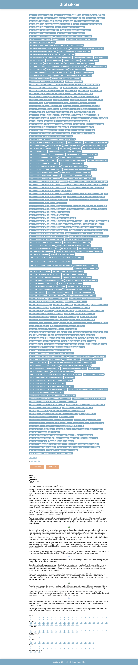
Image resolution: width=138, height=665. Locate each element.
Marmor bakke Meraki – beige (62, 371)
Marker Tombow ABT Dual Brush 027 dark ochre (48, 185)
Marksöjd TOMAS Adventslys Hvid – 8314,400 (89, 323)
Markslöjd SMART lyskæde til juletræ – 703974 (85, 311)
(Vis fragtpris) (35, 461)
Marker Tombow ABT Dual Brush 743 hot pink (47, 224)
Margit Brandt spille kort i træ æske (71, 33)
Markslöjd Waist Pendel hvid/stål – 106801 (78, 320)
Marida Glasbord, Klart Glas (40, 91)
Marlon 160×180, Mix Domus (95, 344)
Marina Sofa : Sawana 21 (60, 118)
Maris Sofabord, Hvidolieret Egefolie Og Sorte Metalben (51, 136)
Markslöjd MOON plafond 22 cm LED (72, 302)
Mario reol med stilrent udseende (42, 130)
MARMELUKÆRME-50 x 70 (91, 359)
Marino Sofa (78, 124)
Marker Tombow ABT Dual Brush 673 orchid (89, 206)
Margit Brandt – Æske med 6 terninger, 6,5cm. (81, 21)
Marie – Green (71, 91)
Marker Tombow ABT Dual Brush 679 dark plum (88, 209)
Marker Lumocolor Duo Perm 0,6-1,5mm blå (65, 151)
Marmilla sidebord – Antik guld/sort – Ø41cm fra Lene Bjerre (72, 362)
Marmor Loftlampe (66, 417)
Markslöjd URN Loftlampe (68, 317)
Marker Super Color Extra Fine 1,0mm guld (79, 169)
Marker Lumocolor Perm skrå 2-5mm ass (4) (76, 157)
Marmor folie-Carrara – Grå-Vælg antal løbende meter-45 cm (52, 395)
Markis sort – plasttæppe (39, 254)
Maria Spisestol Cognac (97, 66)
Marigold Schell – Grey (52, 106)
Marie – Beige (58, 91)
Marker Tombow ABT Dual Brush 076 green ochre (88, 185)
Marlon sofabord (60, 347)
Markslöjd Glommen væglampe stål (43, 283)
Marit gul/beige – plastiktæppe (96, 142)
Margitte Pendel (58, 39)
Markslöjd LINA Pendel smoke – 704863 (80, 295)
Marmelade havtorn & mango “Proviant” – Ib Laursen (50, 350)
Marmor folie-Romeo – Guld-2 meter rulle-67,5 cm (85, 405)
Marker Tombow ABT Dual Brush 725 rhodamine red (88, 221)
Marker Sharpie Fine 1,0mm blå (75, 166)
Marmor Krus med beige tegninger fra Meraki (78, 414)
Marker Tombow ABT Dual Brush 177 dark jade (47, 197)
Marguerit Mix (69, 54)
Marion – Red (89, 130)
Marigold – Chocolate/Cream (41, 100)
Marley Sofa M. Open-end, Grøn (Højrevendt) (78, 341)
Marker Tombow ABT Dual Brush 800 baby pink (83, 227)
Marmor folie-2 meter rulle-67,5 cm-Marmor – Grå (48, 389)
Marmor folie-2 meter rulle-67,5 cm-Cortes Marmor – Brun (51, 386)
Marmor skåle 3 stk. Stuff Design (42, 429)
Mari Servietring (101, 57)
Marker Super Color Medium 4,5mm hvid (45, 175)
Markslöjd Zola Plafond (61, 323)
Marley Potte (71, 338)
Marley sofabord (36, 344)
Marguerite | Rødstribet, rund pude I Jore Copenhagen (50, 57)
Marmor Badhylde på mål (39, 371)
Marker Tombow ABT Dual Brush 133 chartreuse (48, 194)
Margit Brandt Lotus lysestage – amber (75, 30)
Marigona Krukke (70, 106)
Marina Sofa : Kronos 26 (39, 118)
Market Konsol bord (68, 248)
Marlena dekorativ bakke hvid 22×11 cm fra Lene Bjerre (51, 332)
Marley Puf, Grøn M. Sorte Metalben (92, 338)
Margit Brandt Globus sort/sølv (41, 27)
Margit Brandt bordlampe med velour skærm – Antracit (50, 24)
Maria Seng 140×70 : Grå (53, 63)
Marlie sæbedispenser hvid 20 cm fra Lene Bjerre (63, 344)
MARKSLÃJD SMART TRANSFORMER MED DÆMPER (51, 265)
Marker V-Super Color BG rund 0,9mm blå (45, 242)
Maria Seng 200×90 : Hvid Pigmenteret (79, 63)
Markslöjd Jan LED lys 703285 (79, 286)
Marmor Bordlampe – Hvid (94, 374)
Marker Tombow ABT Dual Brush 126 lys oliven (85, 188)
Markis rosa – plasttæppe (65, 251)
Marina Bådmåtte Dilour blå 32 (86, 115)
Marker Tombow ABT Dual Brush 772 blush (46, 227)
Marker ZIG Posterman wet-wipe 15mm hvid (73, 245)
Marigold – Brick (91, 97)
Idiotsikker (69, 4)
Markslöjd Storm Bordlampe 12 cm (43, 317)
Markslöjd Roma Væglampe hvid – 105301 (91, 305)
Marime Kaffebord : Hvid (70, 109)
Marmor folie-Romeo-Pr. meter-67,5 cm (77, 408)
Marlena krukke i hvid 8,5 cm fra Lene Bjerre (90, 332)
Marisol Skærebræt (75, 142)
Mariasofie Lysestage (72, 88)
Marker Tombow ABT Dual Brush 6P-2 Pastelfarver (49, 215)
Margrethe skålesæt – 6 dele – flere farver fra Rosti (49, 48)
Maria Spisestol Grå (37, 69)
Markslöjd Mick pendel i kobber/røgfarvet (85, 299)
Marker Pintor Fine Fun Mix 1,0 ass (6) (44, 163)
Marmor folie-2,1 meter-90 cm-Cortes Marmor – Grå (88, 389)
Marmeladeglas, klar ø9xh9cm (80, 356)
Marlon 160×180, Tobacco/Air (41, 347)
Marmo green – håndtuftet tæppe (74, 368)
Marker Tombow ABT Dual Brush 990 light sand (84, 233)
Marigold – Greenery (78, 100)
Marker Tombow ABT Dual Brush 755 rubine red (85, 224)
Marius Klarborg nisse (72, 145)
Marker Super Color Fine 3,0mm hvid (44, 172)
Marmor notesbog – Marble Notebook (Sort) (46, 423)
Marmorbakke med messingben (60, 441)
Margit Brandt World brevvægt (41, 36)
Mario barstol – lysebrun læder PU (55, 127)
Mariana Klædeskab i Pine (40, 79)
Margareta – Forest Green (53, 18)
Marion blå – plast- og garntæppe (56, 133)
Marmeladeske (99, 356)
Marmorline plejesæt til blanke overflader (82, 444)
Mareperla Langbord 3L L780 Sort (68, 15)
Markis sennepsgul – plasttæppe (89, 251)
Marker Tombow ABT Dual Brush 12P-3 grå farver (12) (50, 191)
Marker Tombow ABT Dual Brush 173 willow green (88, 194)
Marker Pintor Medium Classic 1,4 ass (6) (45, 166)
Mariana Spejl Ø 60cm (74, 82)
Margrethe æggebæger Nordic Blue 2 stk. (75, 51)
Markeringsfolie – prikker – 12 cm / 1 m (44, 248)
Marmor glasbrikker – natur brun (71, 411)
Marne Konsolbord (37, 450)
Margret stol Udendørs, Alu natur (42, 42)
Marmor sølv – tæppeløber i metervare (44, 432)
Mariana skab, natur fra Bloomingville (66, 79)
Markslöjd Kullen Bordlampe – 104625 (78, 289)
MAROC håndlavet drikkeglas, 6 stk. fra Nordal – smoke (51, 453)
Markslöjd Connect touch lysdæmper (77, 277)
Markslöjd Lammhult (37, 292)
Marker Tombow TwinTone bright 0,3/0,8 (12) (46, 239)
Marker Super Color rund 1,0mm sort (77, 175)
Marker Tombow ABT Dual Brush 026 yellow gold (88, 182)
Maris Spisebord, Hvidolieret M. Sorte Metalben (47, 142)
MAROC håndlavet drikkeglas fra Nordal (62, 450)
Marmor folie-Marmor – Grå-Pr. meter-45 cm (89, 399)
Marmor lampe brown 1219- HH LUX (43, 417)
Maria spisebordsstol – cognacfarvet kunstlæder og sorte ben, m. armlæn (58, 66)
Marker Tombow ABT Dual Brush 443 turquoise (86, 197)
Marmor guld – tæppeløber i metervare (44, 414)
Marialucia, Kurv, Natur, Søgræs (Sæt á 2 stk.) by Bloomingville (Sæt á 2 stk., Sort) (61, 75)
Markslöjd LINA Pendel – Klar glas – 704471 (46, 295)
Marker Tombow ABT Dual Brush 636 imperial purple (50, 206)
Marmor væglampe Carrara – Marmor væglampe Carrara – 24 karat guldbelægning (61, 435)
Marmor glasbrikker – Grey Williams (43, 411)
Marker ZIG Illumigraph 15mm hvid (77, 242)
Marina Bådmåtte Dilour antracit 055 (59, 115)
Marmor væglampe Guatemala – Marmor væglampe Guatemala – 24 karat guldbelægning (63, 438)
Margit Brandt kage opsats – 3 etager (70, 27)
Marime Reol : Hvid (37, 112)
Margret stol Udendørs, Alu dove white (81, 39)
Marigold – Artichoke (75, 97)
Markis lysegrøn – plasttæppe (90, 248)
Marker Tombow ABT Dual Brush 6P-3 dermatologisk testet (52, 218)
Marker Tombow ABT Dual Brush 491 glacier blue (48, 200)
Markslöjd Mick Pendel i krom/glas (43, 302)
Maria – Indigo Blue (37, 60)
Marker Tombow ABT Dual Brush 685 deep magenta (49, 212)
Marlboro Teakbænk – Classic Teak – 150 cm (67, 326)
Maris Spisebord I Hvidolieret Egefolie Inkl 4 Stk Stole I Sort (52, 139)
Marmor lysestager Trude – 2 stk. (87, 420)
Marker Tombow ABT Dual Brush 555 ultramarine (88, 200)
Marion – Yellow (36, 133)
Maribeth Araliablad (89, 88)
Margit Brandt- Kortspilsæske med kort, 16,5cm (73, 36)
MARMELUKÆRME (71, 359)
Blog (62, 662)
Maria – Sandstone (54, 60)
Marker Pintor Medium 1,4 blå (72, 163)
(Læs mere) (33, 458)
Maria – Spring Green (72, 60)
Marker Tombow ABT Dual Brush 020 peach (78, 179)
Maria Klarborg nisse (90, 60)
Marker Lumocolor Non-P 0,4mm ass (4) (82, 154)
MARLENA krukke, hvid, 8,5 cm (42, 335)
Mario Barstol (35, 127)
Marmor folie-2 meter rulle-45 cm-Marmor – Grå (47, 383)
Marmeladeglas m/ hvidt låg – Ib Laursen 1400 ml (48, 356)
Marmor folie (69, 377)
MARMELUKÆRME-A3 (38, 362)
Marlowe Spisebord (76, 347)
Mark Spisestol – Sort (38, 151)
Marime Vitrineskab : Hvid (84, 112)
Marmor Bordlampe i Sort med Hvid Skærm (46, 377)
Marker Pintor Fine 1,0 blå (97, 160)
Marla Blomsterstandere (39, 326)
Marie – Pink (83, 91)
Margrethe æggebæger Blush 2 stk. (43, 51)
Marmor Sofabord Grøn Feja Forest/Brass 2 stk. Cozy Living (79, 429)
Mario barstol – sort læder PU (82, 127)
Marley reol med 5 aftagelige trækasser (44, 341)
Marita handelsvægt (37, 145)
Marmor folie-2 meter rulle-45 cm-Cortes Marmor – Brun (51, 380)
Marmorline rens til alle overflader (42, 447)
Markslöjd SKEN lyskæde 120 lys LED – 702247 (48, 311)
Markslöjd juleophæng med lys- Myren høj (46, 289)
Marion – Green (76, 130)
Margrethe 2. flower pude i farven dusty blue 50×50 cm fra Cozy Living (56, 45)
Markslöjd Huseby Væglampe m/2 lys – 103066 (47, 286)
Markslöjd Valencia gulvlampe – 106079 (45, 320)
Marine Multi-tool (36, 121)
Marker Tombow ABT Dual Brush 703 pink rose (48, 221)
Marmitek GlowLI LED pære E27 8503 (44, 365)
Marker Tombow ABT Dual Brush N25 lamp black (48, 236)
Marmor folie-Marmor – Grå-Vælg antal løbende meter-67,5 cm (53, 402)
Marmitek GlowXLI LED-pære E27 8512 (44, 368)
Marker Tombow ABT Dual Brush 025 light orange (49, 182)
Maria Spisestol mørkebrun (57, 69)
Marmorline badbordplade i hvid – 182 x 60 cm (47, 444)
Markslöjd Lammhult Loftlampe (59, 292)
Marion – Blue (62, 130)
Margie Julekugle (54, 21)
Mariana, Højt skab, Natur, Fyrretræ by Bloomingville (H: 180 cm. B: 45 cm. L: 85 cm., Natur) (64, 85)
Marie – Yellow (35, 94)
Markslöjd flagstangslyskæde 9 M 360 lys (81, 280)
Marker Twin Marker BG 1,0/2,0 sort (79, 239)
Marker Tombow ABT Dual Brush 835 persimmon (48, 230)
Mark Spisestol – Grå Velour (93, 148)
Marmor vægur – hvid (38, 441)
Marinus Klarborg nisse (94, 124)
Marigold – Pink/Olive (53, 103)
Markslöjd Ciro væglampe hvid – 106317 (45, 274)
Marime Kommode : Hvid (90, 109)
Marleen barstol (70, 329)
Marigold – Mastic (95, 100)
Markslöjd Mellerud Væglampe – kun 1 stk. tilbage (48, 299)
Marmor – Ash (94, 368)
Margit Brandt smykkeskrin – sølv (42, 33)
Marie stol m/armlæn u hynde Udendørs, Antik (47, 97)
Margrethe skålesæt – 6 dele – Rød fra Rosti (86, 48)
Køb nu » (52, 467)
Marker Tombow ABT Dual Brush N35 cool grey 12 (88, 236)
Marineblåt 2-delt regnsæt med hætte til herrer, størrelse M (67, 121)
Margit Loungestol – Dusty (40, 39)
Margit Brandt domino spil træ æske (87, 24)
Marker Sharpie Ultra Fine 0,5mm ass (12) (45, 169)
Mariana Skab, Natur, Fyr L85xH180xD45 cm (46, 82)
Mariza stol (76, 148)
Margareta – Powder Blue (74, 18)
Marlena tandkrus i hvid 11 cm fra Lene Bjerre (47, 338)
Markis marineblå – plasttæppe (41, 251)
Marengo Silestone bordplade (41, 15)
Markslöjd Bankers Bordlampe (85, 265)
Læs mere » (37, 467)
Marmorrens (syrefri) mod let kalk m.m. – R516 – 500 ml (78, 447)
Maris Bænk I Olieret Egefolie (83, 133)
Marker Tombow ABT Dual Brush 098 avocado (47, 188)
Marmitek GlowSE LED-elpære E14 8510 (75, 365)
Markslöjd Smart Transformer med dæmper (46, 314)
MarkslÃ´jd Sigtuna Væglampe (62, 254)
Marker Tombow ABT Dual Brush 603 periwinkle (48, 203)
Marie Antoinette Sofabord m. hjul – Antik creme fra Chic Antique (67, 94)
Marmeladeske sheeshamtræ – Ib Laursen (46, 359)
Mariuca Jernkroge (54, 145)
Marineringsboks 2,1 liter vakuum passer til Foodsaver (50, 124)
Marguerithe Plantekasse (83, 57)
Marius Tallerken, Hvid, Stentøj (94, 145)
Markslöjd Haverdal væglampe (70, 283)
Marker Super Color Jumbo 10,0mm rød (75, 172)
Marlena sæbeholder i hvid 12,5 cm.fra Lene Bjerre (75, 335)
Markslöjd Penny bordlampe (40, 305)
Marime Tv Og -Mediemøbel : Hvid (59, 112)
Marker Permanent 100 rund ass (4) (43, 160)
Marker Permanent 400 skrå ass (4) (72, 160)
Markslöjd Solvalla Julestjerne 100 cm (79, 314)
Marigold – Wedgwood (86, 103)
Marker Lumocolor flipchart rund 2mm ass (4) (47, 154)
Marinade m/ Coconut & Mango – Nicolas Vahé (89, 118)
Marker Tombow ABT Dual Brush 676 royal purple (49, 209)
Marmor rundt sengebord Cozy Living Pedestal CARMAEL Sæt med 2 (56, 426)
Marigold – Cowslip (61, 100)
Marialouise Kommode (84, 72)
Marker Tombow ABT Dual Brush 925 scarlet (47, 233)
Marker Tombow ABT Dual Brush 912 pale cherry (88, 230)
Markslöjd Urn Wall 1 (88, 317)
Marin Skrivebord (36, 115)
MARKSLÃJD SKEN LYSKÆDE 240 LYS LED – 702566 (51, 262)
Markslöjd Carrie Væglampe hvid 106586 (68, 271)
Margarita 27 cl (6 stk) (38, 21)
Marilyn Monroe (52, 109)
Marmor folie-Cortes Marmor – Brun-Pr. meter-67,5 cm (50, 399)
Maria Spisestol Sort (77, 69)
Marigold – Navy (36, 103)
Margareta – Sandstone (95, 18)
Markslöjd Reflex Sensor (63, 305)
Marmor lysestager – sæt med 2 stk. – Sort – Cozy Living (51, 420)
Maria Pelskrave (36, 63)
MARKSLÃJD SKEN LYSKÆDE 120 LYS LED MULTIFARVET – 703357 (56, 258)
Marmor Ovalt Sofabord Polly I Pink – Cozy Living (84, 423)
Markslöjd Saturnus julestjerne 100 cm (44, 308)
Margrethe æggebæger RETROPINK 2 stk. (46, 54)
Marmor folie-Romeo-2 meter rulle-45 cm (45, 408)
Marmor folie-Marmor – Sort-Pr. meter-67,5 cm (47, 405)
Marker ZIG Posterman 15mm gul (42, 245)
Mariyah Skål (65, 148)
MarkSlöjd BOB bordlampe (40, 271)
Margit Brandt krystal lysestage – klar (44, 30)
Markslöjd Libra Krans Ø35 (84, 292)
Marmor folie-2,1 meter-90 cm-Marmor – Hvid (46, 392)
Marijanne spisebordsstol (89, 106)
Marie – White (96, 91)
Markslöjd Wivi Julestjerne (40, 323)
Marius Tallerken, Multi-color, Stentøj (43, 148)
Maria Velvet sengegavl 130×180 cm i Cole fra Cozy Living (52, 72)
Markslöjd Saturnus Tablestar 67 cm (75, 308)
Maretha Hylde (35, 18)
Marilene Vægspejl (37, 109)
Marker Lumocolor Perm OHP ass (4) (44, 157)
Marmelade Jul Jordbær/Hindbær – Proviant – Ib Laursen (51, 353)
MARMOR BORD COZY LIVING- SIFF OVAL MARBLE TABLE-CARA (55, 374)
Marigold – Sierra (69, 103)
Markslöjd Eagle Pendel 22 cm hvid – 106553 (47, 280)
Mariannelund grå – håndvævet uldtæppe (45, 88)
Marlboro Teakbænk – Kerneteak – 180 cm (46, 329)
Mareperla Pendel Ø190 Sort (93, 15)
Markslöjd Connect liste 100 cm (74, 274)
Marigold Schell (36, 106)
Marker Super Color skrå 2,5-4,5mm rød (45, 179)
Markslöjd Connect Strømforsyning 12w (45, 277)
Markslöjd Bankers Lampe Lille (86, 268)
